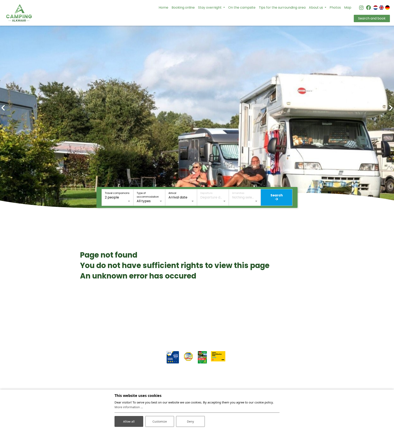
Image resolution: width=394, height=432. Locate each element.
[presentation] (3, 108)
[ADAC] (218, 356)
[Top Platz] (188, 356)
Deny (190, 421)
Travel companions (117, 193)
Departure (206, 193)
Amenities (238, 193)
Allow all (129, 421)
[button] (176, 213)
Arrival (172, 193)
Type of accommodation (148, 194)
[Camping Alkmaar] (19, 13)
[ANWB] (173, 357)
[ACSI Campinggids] (202, 357)
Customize (159, 421)
